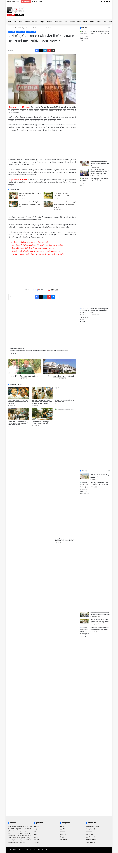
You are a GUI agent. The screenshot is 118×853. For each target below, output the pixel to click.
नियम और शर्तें (63, 837)
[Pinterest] (49, 50)
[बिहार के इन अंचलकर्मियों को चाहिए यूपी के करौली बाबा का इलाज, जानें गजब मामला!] (84, 546)
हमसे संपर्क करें (63, 840)
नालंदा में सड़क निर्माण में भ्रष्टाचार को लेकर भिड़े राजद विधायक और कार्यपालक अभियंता (37, 245)
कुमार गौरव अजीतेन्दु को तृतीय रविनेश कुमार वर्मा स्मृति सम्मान (99, 179)
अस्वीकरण (62, 832)
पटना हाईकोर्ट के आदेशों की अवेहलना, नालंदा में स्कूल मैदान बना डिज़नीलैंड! (100, 629)
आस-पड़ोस (34, 22)
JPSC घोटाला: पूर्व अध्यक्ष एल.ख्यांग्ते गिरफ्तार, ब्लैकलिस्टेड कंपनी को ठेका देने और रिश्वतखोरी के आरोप (18, 423)
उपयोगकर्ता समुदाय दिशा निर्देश (92, 826)
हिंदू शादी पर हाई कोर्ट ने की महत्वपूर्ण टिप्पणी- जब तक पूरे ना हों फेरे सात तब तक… (36, 251)
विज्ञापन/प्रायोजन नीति (90, 842)
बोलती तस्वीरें (58, 22)
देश (15, 22)
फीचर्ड (9, 22)
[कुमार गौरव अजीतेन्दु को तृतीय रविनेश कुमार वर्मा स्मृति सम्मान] (84, 242)
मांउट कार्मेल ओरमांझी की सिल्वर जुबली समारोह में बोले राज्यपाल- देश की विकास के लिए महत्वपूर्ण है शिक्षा (100, 172)
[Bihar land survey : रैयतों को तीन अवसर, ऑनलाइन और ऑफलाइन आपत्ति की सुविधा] (84, 476)
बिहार (20, 22)
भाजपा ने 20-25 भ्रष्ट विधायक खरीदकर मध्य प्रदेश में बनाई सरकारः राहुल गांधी (100, 32)
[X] (41, 50)
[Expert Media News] (15, 11)
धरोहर (110, 22)
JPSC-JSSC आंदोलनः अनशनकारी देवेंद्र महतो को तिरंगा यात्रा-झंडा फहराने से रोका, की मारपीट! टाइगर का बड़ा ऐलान (42, 402)
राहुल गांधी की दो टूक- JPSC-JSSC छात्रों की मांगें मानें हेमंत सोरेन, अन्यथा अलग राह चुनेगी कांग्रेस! (18, 402)
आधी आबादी (16, 28)
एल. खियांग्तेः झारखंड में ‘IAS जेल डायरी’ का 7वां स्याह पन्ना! (64, 401)
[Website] (11, 354)
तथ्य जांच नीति (89, 832)
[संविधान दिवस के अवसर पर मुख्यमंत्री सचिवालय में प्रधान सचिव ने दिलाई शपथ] (84, 372)
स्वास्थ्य (72, 22)
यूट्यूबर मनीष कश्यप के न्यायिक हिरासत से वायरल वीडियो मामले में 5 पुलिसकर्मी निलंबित (38, 254)
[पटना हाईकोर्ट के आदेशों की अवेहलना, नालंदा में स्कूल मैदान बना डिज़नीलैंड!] (84, 691)
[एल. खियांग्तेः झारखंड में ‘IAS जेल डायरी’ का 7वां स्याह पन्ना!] (65, 393)
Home (11, 28)
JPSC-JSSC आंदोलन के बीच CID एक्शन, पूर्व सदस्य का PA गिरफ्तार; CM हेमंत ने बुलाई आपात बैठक (59, 2)
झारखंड (27, 22)
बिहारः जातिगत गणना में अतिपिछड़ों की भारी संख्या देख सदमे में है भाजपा (32, 248)
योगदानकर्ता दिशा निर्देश (91, 840)
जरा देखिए (49, 22)
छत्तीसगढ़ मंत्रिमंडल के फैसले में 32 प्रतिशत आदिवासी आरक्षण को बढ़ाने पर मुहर (100, 163)
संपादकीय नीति (89, 834)
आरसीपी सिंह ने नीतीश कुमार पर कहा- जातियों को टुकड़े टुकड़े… (30, 242)
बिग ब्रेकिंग (29, 32)
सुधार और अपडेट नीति (90, 837)
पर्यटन (78, 22)
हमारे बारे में (62, 829)
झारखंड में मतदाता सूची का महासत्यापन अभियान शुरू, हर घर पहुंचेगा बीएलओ (64, 540)
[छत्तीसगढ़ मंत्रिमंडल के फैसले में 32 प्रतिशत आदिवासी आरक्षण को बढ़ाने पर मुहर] (84, 163)
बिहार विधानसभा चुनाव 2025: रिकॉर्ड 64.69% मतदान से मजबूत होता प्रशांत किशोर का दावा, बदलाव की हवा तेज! (100, 621)
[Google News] (38, 290)
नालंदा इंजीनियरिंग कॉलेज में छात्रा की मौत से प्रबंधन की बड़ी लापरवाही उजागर (100, 614)
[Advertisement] (76, 9)
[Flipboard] (53, 290)
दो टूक (42, 22)
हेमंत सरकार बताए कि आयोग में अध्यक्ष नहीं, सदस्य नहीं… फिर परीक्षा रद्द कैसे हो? (41, 422)
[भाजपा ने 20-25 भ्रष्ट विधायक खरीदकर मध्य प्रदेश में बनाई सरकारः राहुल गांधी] (84, 95)
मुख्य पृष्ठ (62, 826)
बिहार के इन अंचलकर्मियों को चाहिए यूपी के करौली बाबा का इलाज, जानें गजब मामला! (99, 484)
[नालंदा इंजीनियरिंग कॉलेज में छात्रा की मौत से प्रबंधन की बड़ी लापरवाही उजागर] (84, 614)
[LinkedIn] (45, 50)
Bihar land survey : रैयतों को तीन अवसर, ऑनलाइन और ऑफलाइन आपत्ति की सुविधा (100, 476)
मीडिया (85, 22)
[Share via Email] (53, 50)
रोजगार (98, 22)
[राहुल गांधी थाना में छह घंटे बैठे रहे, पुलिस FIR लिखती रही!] (13, 195)
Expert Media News (14, 46)
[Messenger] (53, 297)
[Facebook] (37, 50)
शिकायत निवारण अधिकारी (91, 829)
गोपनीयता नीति (63, 834)
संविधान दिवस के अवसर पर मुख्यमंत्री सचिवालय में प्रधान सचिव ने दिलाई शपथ (99, 310)
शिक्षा (66, 22)
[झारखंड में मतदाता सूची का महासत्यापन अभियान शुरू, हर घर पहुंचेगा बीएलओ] (65, 472)
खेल (105, 22)
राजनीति (92, 22)
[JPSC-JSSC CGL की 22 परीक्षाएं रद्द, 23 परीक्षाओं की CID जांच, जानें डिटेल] (48, 195)
